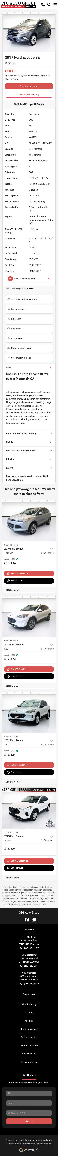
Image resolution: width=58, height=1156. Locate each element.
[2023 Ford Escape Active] (29, 808)
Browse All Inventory (29, 86)
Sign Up (29, 1121)
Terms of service (29, 1062)
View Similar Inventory (29, 94)
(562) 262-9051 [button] (31, 965)
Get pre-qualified (29, 1037)
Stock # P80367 (11, 641)
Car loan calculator (29, 1045)
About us (29, 1021)
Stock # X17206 (11, 832)
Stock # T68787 (11, 737)
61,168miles (47, 648)
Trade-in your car (29, 1029)
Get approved (17, 580)
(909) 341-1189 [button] (31, 948)
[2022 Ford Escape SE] (29, 712)
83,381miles (47, 552)
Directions (29, 1012)
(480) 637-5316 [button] (31, 983)
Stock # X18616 (11, 545)
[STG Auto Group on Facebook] (25, 919)
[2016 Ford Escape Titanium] (29, 520)
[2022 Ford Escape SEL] (29, 616)
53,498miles (47, 744)
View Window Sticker (24, 278)
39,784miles (47, 840)
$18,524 (10, 849)
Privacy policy (29, 1053)
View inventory (29, 1004)
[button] (43, 5)
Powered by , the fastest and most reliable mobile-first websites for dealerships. (29, 1142)
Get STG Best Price (19, 573)
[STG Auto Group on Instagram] (32, 919)
